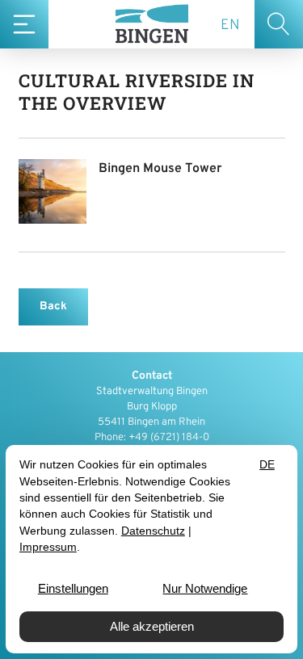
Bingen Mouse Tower (160, 169)
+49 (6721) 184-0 (168, 437)
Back (53, 306)
